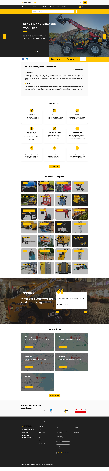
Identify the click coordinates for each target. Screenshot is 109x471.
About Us (52, 6)
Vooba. (51, 464)
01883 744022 (27, 435)
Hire (25, 6)
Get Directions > (77, 437)
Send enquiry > (60, 455)
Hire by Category (54, 166)
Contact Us (44, 6)
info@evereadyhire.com (29, 437)
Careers (40, 435)
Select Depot (59, 446)
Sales (58, 6)
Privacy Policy (60, 452)
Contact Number (59, 436)
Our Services (65, 6)
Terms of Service (66, 452)
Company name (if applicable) (62, 431)
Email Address (59, 441)
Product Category (33, 6)
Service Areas (42, 443)
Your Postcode (76, 431)
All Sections (84, 6)
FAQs (40, 440)
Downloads (41, 437)
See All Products (54, 395)
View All (83, 59)
